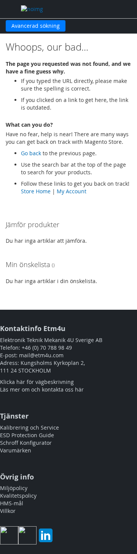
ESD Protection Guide (27, 435)
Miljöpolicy (13, 488)
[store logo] (52, 9)
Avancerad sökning (35, 25)
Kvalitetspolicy (18, 495)
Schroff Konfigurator (26, 442)
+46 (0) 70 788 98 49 (47, 347)
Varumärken (15, 450)
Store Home (36, 191)
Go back (31, 153)
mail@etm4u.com (41, 355)
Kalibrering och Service (29, 427)
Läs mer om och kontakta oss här (42, 389)
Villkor (8, 510)
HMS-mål (11, 503)
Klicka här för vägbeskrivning (37, 381)
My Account (71, 191)
